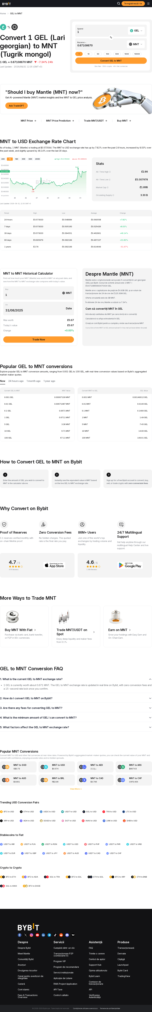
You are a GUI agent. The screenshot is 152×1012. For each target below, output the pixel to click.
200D (37, 159)
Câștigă (121, 959)
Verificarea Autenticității (95, 996)
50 (98, 54)
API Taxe (58, 989)
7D (10, 159)
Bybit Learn (94, 976)
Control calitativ (61, 995)
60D (30, 159)
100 (107, 54)
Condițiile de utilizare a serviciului (85, 1008)
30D (23, 159)
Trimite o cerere (97, 953)
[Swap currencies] (111, 37)
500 (117, 54)
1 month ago (34, 381)
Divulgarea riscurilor (27, 970)
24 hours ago (16, 381)
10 (89, 54)
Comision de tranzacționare (96, 983)
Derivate (122, 953)
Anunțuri (22, 965)
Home (3, 13)
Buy (6, 289)
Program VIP (60, 961)
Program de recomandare (66, 967)
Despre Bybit (24, 948)
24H (3, 159)
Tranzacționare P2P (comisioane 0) (63, 954)
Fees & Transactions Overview (28, 996)
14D (16, 159)
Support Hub (95, 965)
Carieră (21, 984)
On (6, 305)
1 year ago (49, 381)
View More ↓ (76, 789)
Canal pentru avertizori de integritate (30, 977)
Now (2, 381)
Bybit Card (123, 970)
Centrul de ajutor (97, 959)
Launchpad (123, 965)
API (90, 989)
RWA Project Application (65, 984)
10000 (137, 54)
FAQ (91, 948)
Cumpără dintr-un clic (64, 948)
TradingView (124, 976)
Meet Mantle (24, 953)
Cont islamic (23, 989)
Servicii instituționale (63, 972)
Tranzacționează (126, 948)
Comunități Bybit (26, 959)
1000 (127, 54)
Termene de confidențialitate (110, 1008)
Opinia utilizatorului (98, 970)
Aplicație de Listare (63, 978)
